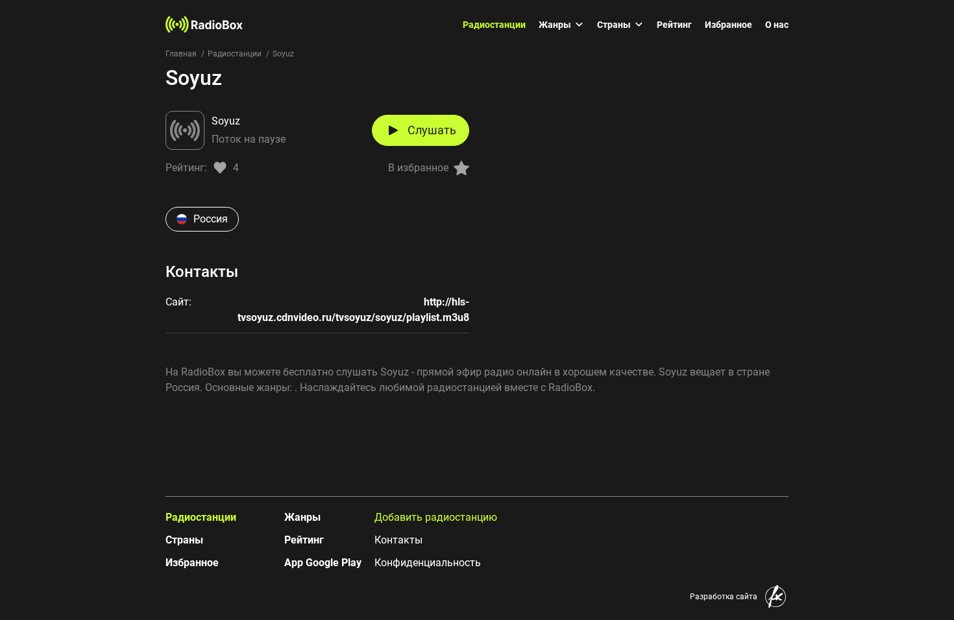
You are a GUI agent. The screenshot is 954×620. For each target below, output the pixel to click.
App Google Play (322, 562)
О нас (777, 24)
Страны (614, 24)
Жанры (555, 24)
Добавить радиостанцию (435, 517)
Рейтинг (674, 24)
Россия (210, 219)
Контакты (398, 540)
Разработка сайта (723, 596)
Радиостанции (494, 24)
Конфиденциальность (427, 562)
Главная (181, 53)
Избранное (728, 24)
